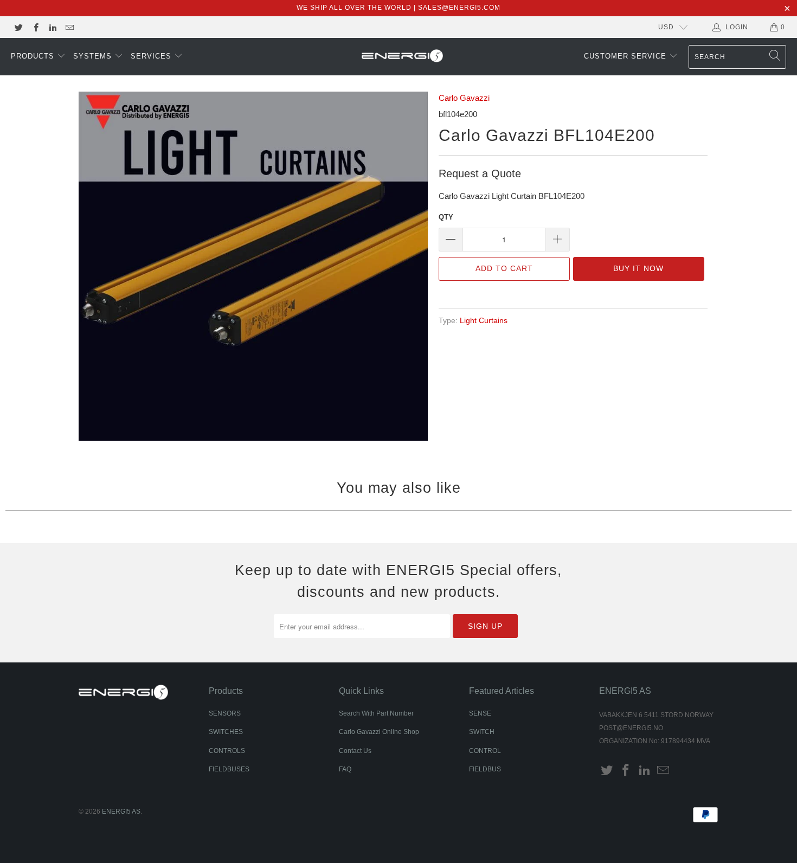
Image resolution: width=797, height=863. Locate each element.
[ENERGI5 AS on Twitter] (18, 27)
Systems (93, 56)
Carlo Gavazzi (464, 97)
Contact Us (355, 751)
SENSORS (225, 713)
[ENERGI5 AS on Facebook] (35, 27)
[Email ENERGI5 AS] (69, 27)
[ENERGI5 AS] (402, 57)
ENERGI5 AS (121, 811)
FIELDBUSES (229, 769)
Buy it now (638, 268)
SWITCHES (226, 732)
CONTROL (485, 751)
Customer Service (626, 56)
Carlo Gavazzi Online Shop (379, 732)
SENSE (480, 713)
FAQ (345, 769)
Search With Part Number (376, 713)
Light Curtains (483, 321)
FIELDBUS (485, 769)
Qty (446, 217)
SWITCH (481, 732)
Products (34, 56)
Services (152, 56)
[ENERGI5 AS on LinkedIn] (52, 27)
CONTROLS (227, 751)
